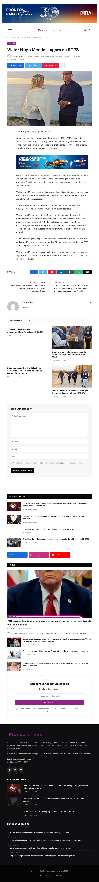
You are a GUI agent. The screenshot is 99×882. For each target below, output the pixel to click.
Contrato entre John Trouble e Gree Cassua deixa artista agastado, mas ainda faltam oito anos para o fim (55, 504)
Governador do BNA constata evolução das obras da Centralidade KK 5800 (70, 392)
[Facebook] (9, 138)
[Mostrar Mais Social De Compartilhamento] (62, 65)
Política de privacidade (75, 709)
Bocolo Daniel (15, 853)
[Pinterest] (9, 156)
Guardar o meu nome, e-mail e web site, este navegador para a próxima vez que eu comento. (48, 463)
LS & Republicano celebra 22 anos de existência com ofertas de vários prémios (40, 848)
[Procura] (89, 30)
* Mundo (11, 616)
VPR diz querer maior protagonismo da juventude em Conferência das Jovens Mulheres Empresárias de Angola (71, 288)
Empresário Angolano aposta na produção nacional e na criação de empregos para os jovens (45, 840)
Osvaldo (13, 628)
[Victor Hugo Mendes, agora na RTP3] (49, 98)
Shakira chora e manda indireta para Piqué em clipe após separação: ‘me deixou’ (40, 833)
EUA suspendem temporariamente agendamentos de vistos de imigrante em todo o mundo (49, 623)
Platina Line (19, 56)
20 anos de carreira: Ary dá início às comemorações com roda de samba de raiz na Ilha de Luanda (25, 371)
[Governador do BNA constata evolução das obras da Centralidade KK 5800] (72, 376)
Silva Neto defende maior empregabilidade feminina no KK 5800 (25, 330)
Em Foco (11, 44)
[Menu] (10, 30)
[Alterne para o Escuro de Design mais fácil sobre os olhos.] (85, 30)
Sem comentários (73, 56)
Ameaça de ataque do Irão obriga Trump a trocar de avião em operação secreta (55, 651)
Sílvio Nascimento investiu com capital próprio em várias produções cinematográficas (28, 288)
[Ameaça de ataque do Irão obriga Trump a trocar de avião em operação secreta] (14, 654)
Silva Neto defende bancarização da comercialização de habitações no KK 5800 (69, 354)
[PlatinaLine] (49, 30)
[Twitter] (9, 144)
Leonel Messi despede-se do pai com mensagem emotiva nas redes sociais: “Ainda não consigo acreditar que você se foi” (57, 640)
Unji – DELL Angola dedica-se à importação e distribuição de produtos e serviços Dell (42, 856)
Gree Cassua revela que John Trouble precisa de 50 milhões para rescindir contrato (54, 517)
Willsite (59, 876)
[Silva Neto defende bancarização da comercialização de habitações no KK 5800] (72, 337)
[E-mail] (9, 162)
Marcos (13, 845)
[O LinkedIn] (9, 150)
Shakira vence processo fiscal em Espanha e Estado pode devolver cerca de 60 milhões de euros (55, 664)
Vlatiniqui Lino (15, 830)
